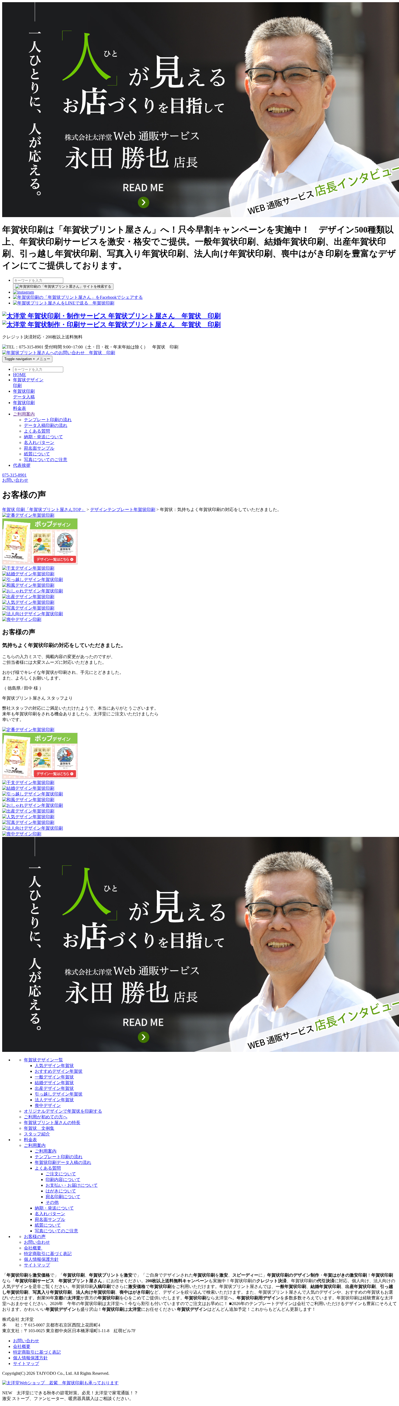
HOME (19, 374)
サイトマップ (37, 1265)
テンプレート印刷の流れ (48, 419)
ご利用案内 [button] (24, 414)
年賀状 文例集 (39, 1128)
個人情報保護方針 (41, 1259)
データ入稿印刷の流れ (45, 425)
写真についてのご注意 (45, 459)
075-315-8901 (14, 475)
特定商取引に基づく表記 (48, 1253)
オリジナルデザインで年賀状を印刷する (63, 1111)
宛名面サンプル (39, 448)
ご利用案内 (35, 1145)
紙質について (37, 454)
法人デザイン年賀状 (54, 1099)
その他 (52, 1202)
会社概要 (33, 1248)
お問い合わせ (15, 480)
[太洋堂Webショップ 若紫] (60, 1382)
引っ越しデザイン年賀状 (59, 1094)
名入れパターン (39, 442)
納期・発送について (43, 436)
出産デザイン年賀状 (54, 1088)
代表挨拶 (21, 465)
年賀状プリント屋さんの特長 (52, 1122)
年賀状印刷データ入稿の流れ (63, 1162)
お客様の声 (35, 1236)
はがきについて (61, 1191)
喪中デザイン (48, 1105)
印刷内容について (63, 1179)
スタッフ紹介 (37, 1134)
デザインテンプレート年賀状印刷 (122, 509)
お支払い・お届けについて (72, 1185)
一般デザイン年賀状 (54, 1077)
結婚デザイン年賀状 (54, 1082)
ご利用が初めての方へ (45, 1117)
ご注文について (61, 1174)
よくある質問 (37, 431)
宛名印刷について (63, 1196)
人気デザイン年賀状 (54, 1065)
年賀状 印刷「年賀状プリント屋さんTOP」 (44, 509)
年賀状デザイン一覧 (43, 1060)
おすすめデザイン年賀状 (59, 1071)
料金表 (30, 1139)
